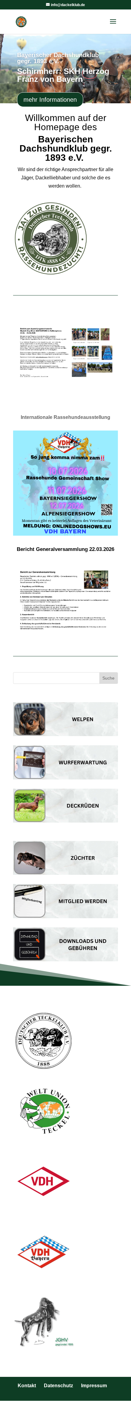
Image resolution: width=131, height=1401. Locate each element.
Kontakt (27, 1385)
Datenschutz (58, 1385)
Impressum (94, 1385)
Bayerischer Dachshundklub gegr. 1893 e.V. (58, 58)
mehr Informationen (50, 99)
